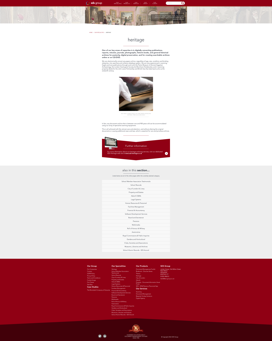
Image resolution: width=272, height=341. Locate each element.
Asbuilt (138, 280)
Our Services (136, 3)
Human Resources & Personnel (136, 203)
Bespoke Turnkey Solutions (144, 296)
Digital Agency (140, 298)
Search (182, 3)
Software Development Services (136, 214)
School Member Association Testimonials (136, 181)
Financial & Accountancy (136, 210)
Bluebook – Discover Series (144, 271)
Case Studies (92, 287)
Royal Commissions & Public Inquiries (136, 236)
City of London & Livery (136, 189)
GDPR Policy (91, 273)
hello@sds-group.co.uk (167, 278)
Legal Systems (136, 200)
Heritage (108, 32)
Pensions (136, 221)
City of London (140, 278)
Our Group (145, 3)
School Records (136, 185)
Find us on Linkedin (104, 336)
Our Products (127, 3)
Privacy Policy (91, 276)
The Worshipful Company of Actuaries (98, 290)
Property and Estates (136, 192)
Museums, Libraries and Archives (136, 247)
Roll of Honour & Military (136, 228)
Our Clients (154, 3)
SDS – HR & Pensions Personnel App (147, 286)
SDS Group (94, 3)
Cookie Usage (91, 280)
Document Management (143, 294)
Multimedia (136, 225)
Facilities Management (136, 207)
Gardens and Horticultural (136, 239)
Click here (166, 153)
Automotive (136, 232)
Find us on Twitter (100, 336)
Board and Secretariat (136, 218)
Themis (138, 273)
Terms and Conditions (93, 278)
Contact (89, 271)
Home (90, 32)
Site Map (90, 284)
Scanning (139, 292)
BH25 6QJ (163, 274)
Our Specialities (117, 3)
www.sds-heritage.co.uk (133, 153)
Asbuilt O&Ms (136, 196)
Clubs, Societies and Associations (136, 243)
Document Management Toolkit (145, 269)
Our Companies (92, 269)
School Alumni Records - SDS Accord (136, 250)
